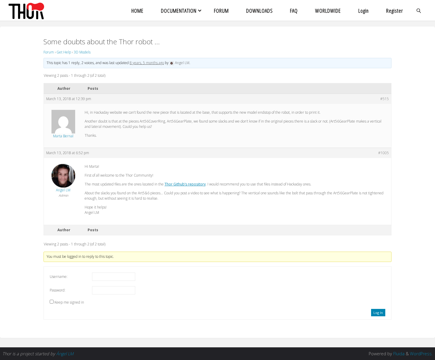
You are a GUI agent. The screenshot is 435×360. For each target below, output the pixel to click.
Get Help (64, 52)
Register (394, 10)
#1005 (383, 152)
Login (363, 10)
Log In (378, 312)
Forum (49, 52)
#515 (384, 98)
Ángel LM (64, 353)
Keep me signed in (69, 302)
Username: (58, 276)
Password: (57, 290)
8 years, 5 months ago (147, 62)
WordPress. (421, 353)
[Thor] (26, 10)
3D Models (82, 52)
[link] (419, 10)
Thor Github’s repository (185, 184)
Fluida (398, 353)
